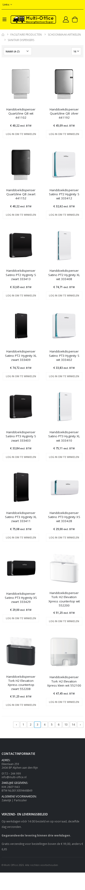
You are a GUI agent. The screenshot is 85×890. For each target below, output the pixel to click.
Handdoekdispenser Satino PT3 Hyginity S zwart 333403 (21, 436)
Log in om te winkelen (21, 134)
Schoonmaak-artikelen (64, 35)
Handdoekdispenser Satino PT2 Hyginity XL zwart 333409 (21, 355)
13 (66, 724)
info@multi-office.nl (14, 777)
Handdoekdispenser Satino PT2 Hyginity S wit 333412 (64, 194)
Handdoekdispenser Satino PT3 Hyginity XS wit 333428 (64, 517)
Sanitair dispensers (21, 40)
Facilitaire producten (25, 35)
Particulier (20, 800)
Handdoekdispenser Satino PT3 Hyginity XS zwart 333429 (21, 598)
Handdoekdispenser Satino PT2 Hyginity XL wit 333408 (64, 275)
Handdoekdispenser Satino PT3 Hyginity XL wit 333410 (64, 436)
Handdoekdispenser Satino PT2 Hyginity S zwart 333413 (21, 275)
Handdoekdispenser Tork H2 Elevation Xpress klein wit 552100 (64, 681)
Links (6, 4)
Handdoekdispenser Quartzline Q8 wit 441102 (20, 113)
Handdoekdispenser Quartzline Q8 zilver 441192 (64, 113)
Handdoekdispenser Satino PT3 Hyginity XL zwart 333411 (21, 517)
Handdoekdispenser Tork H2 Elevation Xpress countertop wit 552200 (64, 599)
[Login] (66, 19)
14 (73, 724)
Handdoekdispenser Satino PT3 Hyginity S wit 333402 (64, 355)
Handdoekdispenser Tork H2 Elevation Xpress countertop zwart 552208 (20, 683)
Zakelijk (6, 800)
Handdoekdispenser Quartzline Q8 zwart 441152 (20, 194)
